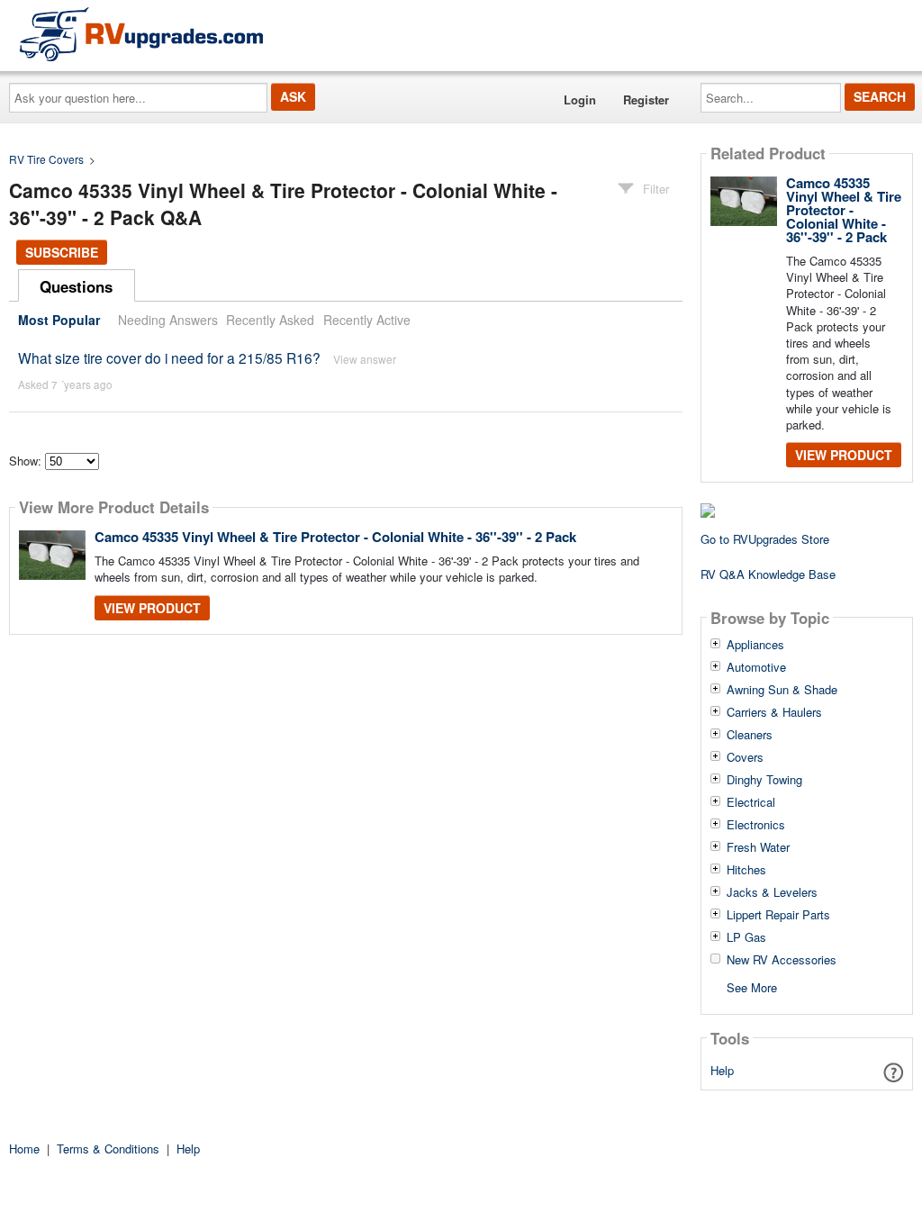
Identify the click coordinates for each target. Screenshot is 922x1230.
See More (752, 986)
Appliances (755, 644)
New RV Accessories (781, 960)
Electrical (751, 802)
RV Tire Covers (46, 159)
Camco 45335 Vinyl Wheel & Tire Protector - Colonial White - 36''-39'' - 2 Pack (335, 537)
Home (24, 1148)
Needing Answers (168, 320)
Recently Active (367, 320)
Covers (745, 757)
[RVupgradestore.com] (141, 33)
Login (580, 99)
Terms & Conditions (108, 1148)
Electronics (756, 824)
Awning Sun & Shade (782, 689)
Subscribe (61, 252)
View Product (152, 608)
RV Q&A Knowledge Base (768, 574)
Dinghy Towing (764, 779)
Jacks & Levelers (772, 892)
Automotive (756, 667)
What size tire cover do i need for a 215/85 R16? (169, 357)
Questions (76, 286)
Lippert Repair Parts (778, 915)
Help (722, 1070)
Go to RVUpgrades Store (765, 538)
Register (646, 99)
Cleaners (750, 734)
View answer (364, 358)
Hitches (746, 870)
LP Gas (746, 937)
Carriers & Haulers (774, 712)
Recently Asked (270, 320)
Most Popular (59, 320)
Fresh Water (758, 847)
